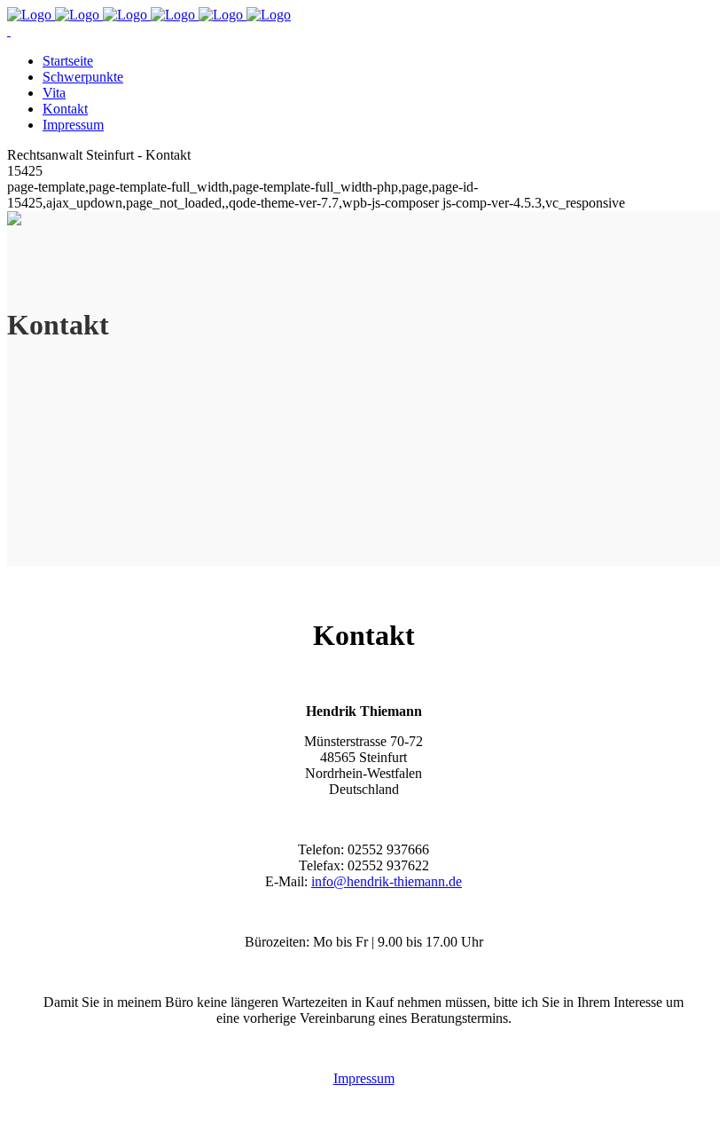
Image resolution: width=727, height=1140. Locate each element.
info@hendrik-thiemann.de (386, 881)
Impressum (364, 1078)
